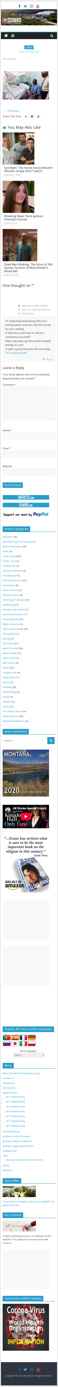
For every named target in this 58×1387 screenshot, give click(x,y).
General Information (13, 614)
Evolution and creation (14, 609)
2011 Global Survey (15, 1096)
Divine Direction (11, 590)
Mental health (9, 653)
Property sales (10, 672)
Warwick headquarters (14, 721)
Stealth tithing (9, 691)
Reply (50, 359)
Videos (6, 1165)
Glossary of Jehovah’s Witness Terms (24, 1159)
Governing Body (11, 619)
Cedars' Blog (9, 556)
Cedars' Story (9, 561)
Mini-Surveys (9, 662)
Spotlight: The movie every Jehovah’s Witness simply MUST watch (28, 169)
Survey (6, 706)
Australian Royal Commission (17, 541)
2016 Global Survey (15, 1121)
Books (6, 551)
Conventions (9, 585)
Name (7, 430)
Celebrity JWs (9, 565)
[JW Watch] (29, 11)
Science (6, 682)
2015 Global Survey (15, 1116)
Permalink (28, 313)
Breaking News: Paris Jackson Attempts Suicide (23, 217)
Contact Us (8, 1078)
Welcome (7, 1170)
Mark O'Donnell (10, 648)
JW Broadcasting (11, 1131)
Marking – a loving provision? (29, 51)
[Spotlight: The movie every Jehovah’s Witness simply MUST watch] (18, 134)
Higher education (11, 624)
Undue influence (11, 716)
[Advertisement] (26, 920)
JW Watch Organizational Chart (18, 1146)
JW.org (6, 638)
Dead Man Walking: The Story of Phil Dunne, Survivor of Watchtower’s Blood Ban (28, 267)
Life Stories (8, 643)
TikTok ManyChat (15, 353)
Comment (9, 385)
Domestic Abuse (11, 594)
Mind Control (9, 658)
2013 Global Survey (15, 1106)
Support (7, 701)
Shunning (7, 687)
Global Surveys (10, 1092)
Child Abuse (8, 575)
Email (7, 448)
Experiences (9, 1083)
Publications (9, 677)
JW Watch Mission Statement (17, 1141)
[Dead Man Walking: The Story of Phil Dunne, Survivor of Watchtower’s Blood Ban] (20, 231)
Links (5, 1155)
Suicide (6, 696)
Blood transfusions (12, 546)
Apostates (8, 536)
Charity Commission (13, 570)
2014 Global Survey (15, 1111)
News (5, 667)
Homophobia (9, 633)
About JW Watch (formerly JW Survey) (21, 1073)
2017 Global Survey (15, 1125)
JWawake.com (10, 1150)
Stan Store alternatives (34, 305)
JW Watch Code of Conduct (16, 1136)
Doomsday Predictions (14, 599)
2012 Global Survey (15, 1101)
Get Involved (9, 1087)
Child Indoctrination (12, 580)
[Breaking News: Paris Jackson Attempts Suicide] (18, 182)
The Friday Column (12, 711)
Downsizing (8, 604)
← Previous (11, 111)
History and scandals (13, 628)
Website (7, 466)
